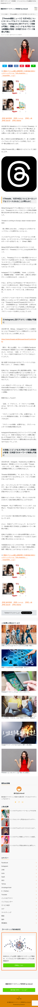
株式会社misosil (19, 793)
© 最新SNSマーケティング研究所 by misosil (19, 1002)
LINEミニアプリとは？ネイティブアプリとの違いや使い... (18, 645)
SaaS (3, 877)
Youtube (4, 894)
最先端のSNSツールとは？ (19, 990)
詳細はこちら (19, 965)
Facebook (4, 862)
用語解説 (4, 923)
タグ (2, 909)
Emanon (22, 1004)
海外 (2, 919)
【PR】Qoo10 (5, 120)
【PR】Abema (16, 120)
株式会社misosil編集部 (16, 34)
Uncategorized (6, 887)
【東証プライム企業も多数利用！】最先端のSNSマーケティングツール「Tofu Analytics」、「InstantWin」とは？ (18, 73)
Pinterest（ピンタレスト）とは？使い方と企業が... (16, 772)
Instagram (4, 866)
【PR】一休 (28, 118)
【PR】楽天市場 (6, 118)
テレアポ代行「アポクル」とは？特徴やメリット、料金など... (19, 718)
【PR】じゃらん (18, 118)
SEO (2, 880)
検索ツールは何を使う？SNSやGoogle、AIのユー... (16, 667)
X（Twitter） (5, 891)
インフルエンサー (7, 902)
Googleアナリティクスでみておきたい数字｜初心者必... (17, 745)
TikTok (3, 884)
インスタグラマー (7, 898)
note (2, 873)
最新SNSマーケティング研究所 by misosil (14, 8)
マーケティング (6, 912)
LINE (3, 870)
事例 (2, 916)
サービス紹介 (6, 34)
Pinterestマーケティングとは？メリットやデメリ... (16, 692)
